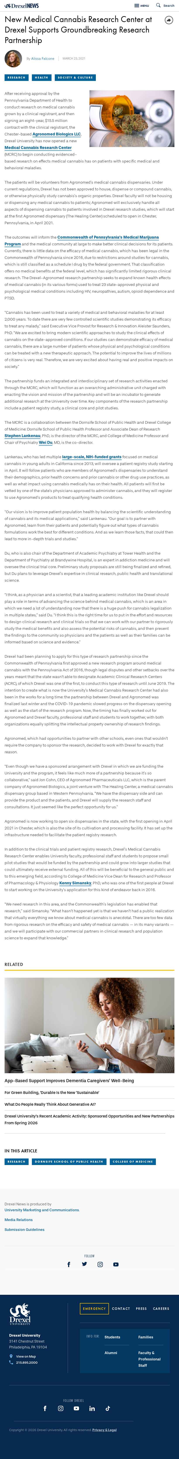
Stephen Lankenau (22, 435)
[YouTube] (116, 1264)
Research (17, 77)
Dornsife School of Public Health (69, 1161)
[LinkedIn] (92, 1408)
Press (141, 1308)
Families (145, 1337)
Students (112, 1337)
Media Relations (19, 1220)
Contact (121, 1308)
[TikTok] (107, 1408)
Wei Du (45, 442)
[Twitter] (84, 1264)
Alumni (111, 1353)
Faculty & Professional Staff (149, 1359)
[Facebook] (68, 1264)
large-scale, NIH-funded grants (92, 456)
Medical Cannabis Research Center (38, 147)
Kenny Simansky (75, 883)
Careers (161, 1308)
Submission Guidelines (25, 1229)
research (17, 1161)
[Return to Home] (22, 5)
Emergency (94, 1308)
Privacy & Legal (104, 1430)
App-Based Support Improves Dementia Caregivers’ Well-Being (69, 1080)
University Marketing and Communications (42, 1210)
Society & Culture (75, 77)
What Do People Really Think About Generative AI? (50, 1104)
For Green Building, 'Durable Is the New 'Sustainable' (52, 1092)
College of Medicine (133, 1161)
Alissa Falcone (42, 58)
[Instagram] (100, 1264)
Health (41, 77)
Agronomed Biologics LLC (57, 134)
